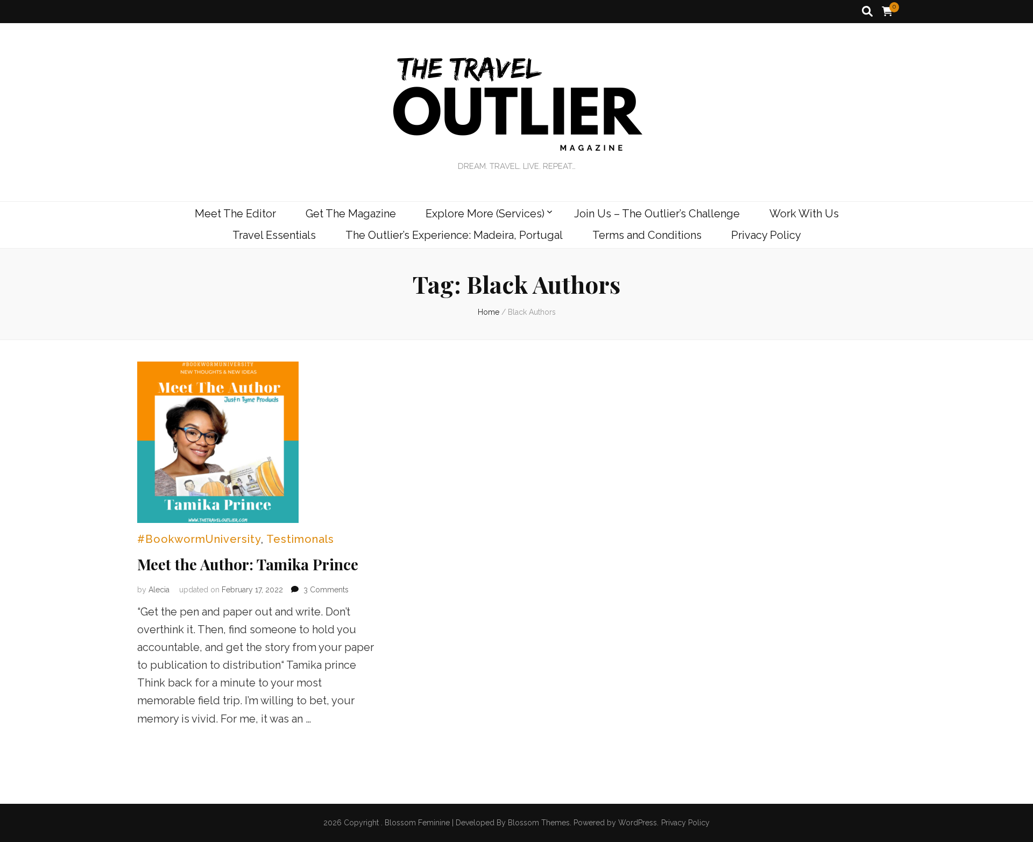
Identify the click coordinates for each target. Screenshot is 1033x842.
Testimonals (300, 539)
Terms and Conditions (647, 235)
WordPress (637, 822)
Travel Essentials (274, 235)
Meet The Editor (235, 213)
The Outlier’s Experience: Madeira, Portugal (454, 235)
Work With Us (804, 213)
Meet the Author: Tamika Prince (247, 564)
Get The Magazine (351, 213)
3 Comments (326, 589)
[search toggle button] (867, 11)
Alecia (158, 589)
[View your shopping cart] (887, 11)
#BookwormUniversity (199, 539)
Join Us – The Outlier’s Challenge (657, 213)
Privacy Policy (766, 235)
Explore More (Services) (485, 213)
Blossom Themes (539, 822)
